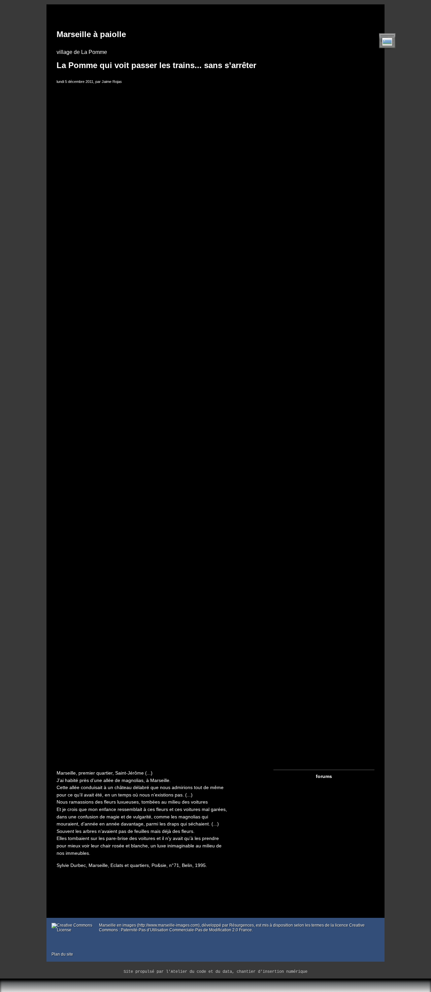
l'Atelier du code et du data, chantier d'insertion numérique (236, 971)
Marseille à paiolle (91, 34)
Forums (324, 776)
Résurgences (241, 925)
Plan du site (62, 954)
